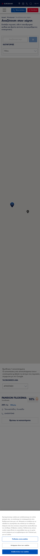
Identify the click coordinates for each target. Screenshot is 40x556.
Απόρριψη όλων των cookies (20, 545)
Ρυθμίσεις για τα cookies (20, 539)
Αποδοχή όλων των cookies (20, 552)
